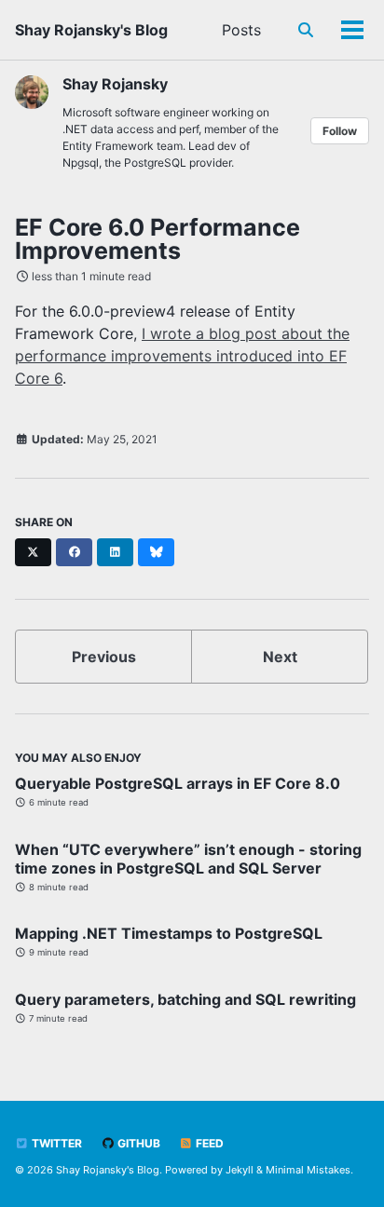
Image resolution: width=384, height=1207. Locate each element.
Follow (339, 131)
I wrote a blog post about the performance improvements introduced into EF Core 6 (182, 355)
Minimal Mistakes (308, 1169)
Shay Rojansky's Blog (91, 29)
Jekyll (240, 1169)
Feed (208, 1143)
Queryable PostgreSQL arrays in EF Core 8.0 (177, 783)
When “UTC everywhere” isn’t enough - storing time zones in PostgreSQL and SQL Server (188, 858)
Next (280, 656)
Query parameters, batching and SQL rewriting (185, 999)
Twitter (55, 1143)
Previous (104, 656)
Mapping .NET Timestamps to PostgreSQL (168, 933)
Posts (241, 29)
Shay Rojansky (115, 84)
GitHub (137, 1143)
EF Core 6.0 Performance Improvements (157, 238)
